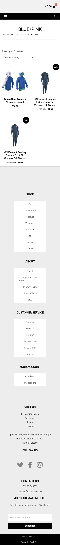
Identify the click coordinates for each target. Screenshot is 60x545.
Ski (30, 204)
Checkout (30, 376)
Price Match (30, 347)
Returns (30, 335)
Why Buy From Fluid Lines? (27, 279)
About (30, 271)
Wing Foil (30, 248)
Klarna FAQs (30, 354)
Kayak (30, 242)
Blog (30, 299)
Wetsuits (30, 229)
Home (6, 34)
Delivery (30, 328)
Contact (30, 322)
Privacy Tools (30, 293)
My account (30, 383)
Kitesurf (30, 217)
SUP (30, 236)
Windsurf (30, 223)
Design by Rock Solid (30, 542)
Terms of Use (30, 341)
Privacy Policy (30, 287)
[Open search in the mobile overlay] (55, 16)
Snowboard (30, 210)
